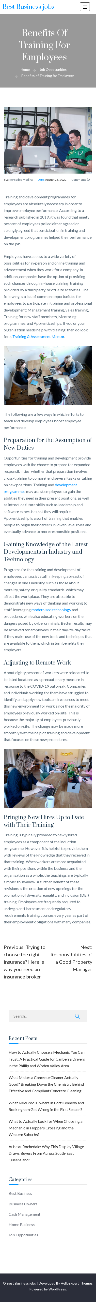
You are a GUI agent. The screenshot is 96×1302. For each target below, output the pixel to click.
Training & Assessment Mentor (38, 336)
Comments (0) (81, 179)
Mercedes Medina (20, 179)
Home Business (22, 1224)
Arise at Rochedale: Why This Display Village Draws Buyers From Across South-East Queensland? (46, 1153)
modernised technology (51, 609)
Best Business (20, 1193)
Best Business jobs (28, 7)
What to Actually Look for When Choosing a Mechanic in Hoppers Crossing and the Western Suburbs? (45, 1128)
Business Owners (23, 1203)
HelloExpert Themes (77, 1283)
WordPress (57, 1289)
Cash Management (24, 1214)
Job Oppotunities (23, 1234)
